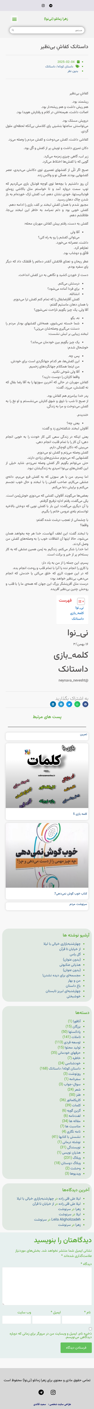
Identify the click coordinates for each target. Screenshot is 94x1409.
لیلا (78, 1214)
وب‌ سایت (24, 1312)
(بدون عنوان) (72, 960)
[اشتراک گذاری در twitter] (69, 704)
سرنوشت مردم (78, 904)
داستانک (78, 619)
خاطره (77, 1058)
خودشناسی (73, 1063)
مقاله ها (75, 1121)
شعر (78, 1090)
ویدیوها (75, 1174)
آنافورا (77, 1021)
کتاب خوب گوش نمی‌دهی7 (70, 893)
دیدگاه (86, 1264)
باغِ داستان (73, 986)
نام (87, 1312)
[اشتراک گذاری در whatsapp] (77, 704)
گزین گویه (74, 1111)
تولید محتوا (73, 1048)
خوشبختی (74, 996)
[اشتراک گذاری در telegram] (61, 704)
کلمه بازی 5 (80, 814)
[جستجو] (13, 30)
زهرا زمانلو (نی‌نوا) (56, 19)
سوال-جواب (72, 1084)
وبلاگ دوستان (71, 1163)
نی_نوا (79, 608)
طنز (78, 1095)
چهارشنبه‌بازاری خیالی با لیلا (62, 944)
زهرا (78, 1209)
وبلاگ (77, 1158)
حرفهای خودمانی (69, 1053)
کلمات (76, 1105)
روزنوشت (74, 1074)
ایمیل (56, 1312)
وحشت (75, 1168)
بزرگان (77, 1027)
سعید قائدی (39, 1404)
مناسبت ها (73, 1126)
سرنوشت (64, 1209)
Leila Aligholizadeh (66, 1220)
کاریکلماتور (74, 1100)
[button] (14, 19)
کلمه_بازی (77, 613)
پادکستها (74, 1032)
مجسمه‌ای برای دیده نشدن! (61, 975)
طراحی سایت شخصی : (59, 1404)
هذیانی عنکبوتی (70, 965)
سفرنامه (75, 1079)
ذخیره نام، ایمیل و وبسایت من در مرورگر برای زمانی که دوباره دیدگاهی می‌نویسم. (51, 1335)
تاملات (76, 1037)
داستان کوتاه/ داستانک (59, 66)
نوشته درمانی (72, 1142)
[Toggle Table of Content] (79, 601)
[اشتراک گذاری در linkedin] (53, 704)
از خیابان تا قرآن (70, 949)
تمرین (83, 734)
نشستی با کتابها (70, 1137)
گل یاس (75, 954)
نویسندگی (74, 1147)
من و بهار (74, 981)
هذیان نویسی (71, 1153)
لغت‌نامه (75, 1116)
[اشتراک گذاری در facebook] (85, 704)
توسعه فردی (72, 1042)
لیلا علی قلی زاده (70, 1199)
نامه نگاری (74, 1132)
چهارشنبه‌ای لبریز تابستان (63, 991)
